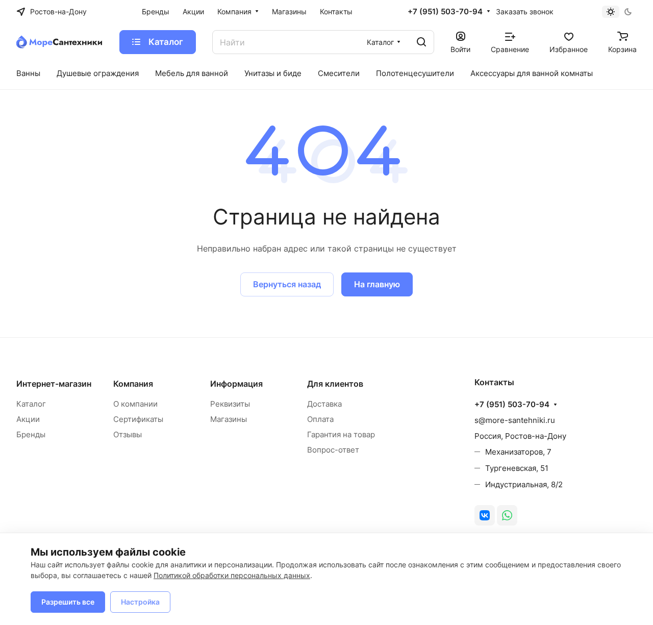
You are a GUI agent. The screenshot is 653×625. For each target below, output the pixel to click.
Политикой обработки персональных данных (232, 575)
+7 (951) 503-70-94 (445, 11)
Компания (133, 384)
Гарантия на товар (341, 434)
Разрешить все (67, 601)
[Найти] (421, 42)
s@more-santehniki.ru (514, 420)
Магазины (228, 419)
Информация (236, 384)
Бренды (30, 434)
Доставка (324, 404)
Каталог (31, 404)
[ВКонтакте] (484, 515)
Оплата (320, 419)
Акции (28, 419)
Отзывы (127, 434)
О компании (135, 404)
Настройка (140, 601)
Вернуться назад (287, 284)
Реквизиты (230, 404)
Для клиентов (335, 384)
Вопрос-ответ (333, 450)
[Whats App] (507, 515)
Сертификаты (138, 419)
